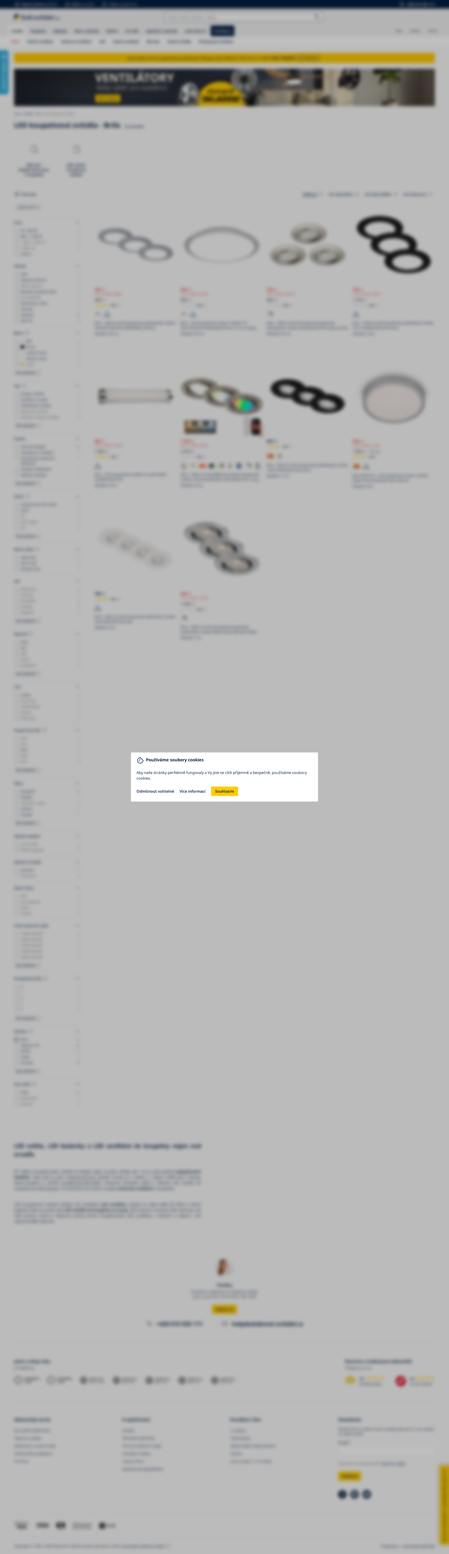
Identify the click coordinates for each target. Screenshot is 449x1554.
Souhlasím (224, 791)
